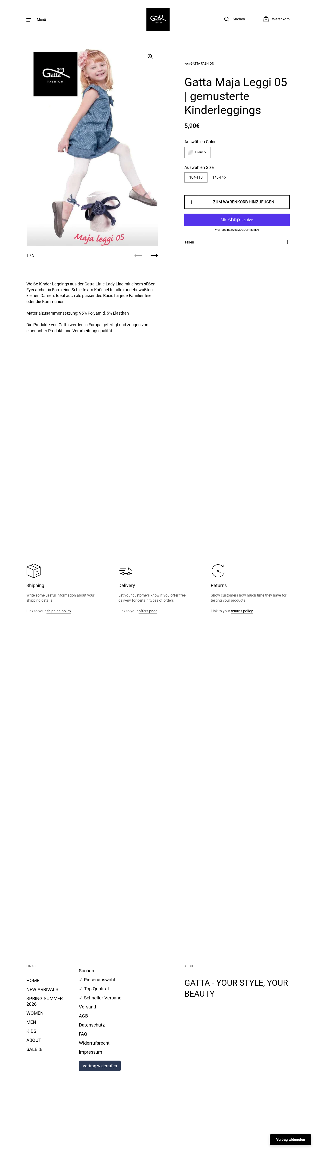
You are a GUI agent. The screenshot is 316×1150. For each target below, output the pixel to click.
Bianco (200, 152)
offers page (148, 611)
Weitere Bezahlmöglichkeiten (237, 229)
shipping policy (58, 611)
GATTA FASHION (202, 63)
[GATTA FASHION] (158, 19)
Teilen (189, 242)
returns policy (242, 611)
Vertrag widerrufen (100, 1065)
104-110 (196, 177)
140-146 (219, 177)
